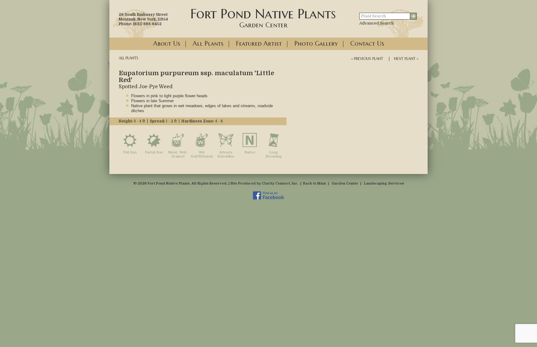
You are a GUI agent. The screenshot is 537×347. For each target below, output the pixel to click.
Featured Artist (259, 44)
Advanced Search (376, 23)
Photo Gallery (316, 44)
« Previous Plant (367, 58)
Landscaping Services (384, 183)
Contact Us (367, 44)
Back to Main (314, 183)
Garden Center (345, 183)
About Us (166, 44)
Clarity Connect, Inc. (280, 183)
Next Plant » (406, 58)
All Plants (208, 44)
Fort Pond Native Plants (263, 17)
